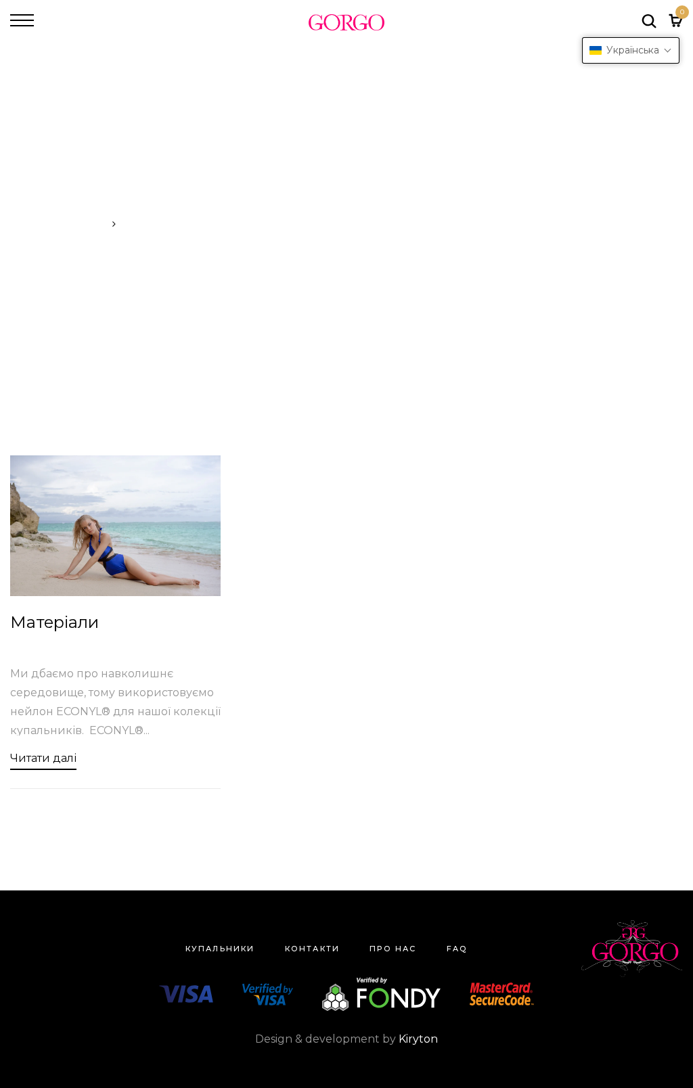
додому (87, 224)
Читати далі (43, 758)
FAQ (457, 948)
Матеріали (54, 622)
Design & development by (346, 1039)
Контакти (312, 948)
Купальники (220, 948)
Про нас (393, 948)
